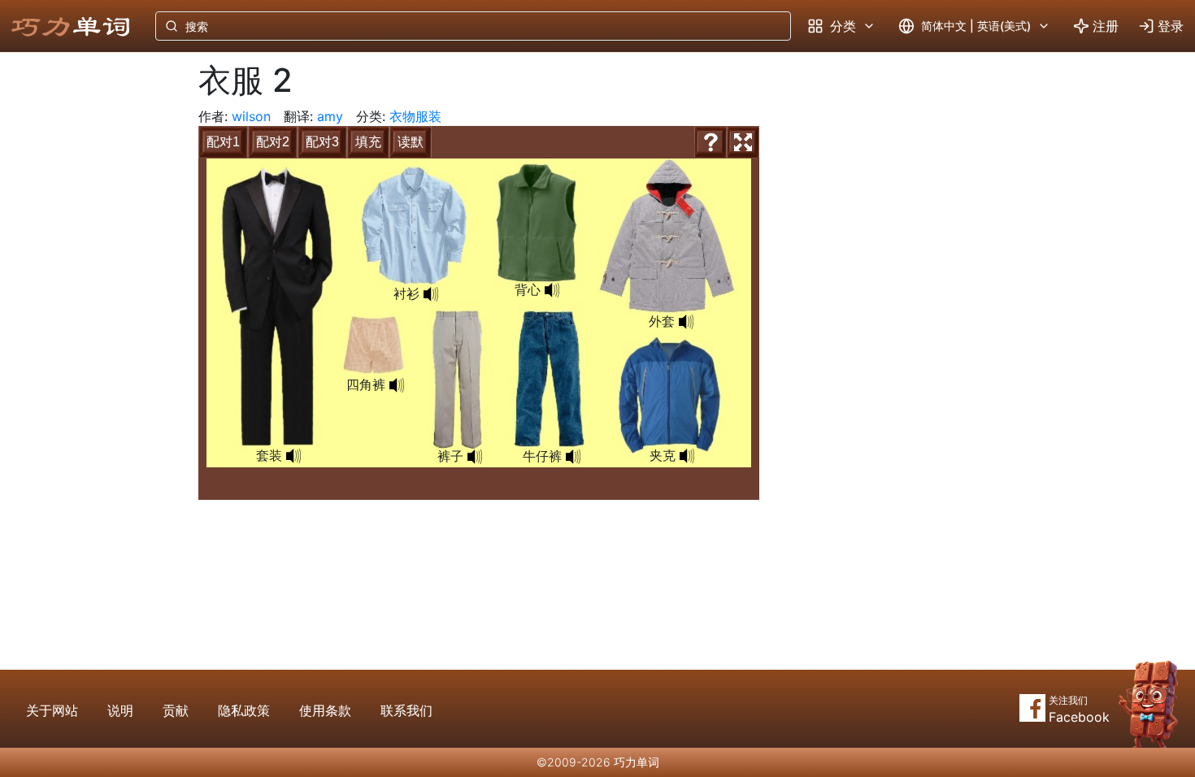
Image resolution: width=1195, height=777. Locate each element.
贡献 (176, 710)
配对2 (272, 142)
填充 (368, 142)
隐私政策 (244, 710)
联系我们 (406, 710)
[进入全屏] (743, 142)
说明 (120, 710)
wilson (251, 116)
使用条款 (325, 710)
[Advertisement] (86, 321)
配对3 (322, 142)
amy (330, 116)
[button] (293, 456)
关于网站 (52, 710)
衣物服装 (415, 116)
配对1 (223, 142)
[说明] (710, 142)
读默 (411, 142)
